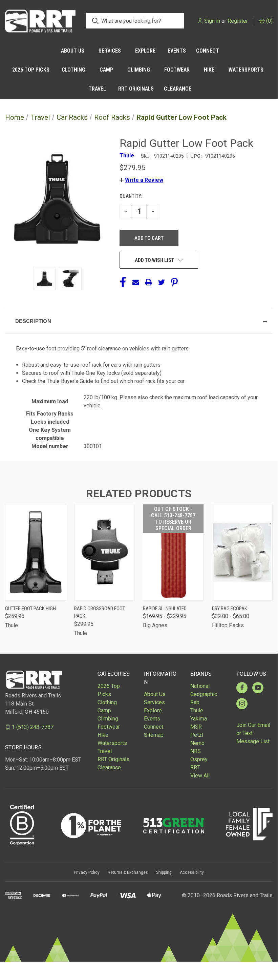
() (269, 21)
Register (238, 21)
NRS (195, 751)
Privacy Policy (87, 872)
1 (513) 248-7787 (33, 727)
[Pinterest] (174, 282)
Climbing (138, 69)
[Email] (135, 282)
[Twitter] (161, 282)
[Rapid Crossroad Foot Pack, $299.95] (105, 552)
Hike (209, 69)
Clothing (73, 69)
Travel (97, 88)
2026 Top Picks (30, 69)
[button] (141, 180)
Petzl (196, 735)
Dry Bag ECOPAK (229, 608)
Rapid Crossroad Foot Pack (99, 612)
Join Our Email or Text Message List (253, 733)
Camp (106, 69)
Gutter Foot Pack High (30, 608)
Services (110, 50)
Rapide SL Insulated (165, 608)
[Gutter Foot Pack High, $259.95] (35, 552)
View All (200, 775)
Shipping (164, 872)
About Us (72, 50)
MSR (196, 727)
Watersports (246, 69)
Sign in (212, 21)
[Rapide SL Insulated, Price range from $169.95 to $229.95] (173, 552)
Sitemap (154, 735)
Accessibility (192, 872)
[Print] (148, 282)
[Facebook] (123, 282)
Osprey (199, 759)
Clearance (177, 88)
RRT (195, 767)
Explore (145, 50)
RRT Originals (136, 88)
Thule (196, 710)
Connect (207, 50)
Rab (194, 702)
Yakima (198, 718)
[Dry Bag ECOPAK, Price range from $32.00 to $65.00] (242, 552)
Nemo (197, 743)
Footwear (177, 69)
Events (177, 50)
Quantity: (131, 196)
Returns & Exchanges (128, 872)
